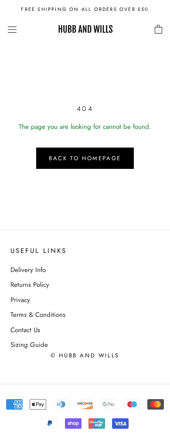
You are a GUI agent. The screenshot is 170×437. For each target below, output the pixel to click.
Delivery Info (28, 270)
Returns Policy (29, 284)
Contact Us (25, 330)
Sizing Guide (29, 345)
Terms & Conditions (37, 314)
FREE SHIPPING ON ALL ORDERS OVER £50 (85, 9)
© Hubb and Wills (85, 355)
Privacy (20, 300)
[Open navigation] (12, 29)
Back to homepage (85, 158)
